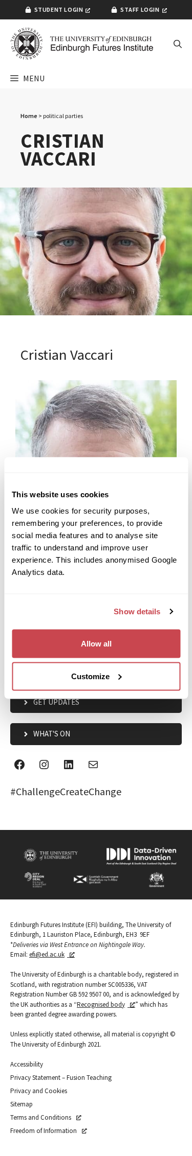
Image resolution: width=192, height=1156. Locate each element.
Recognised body (101, 1004)
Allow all (96, 643)
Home (28, 116)
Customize (90, 676)
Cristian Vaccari (66, 354)
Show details (137, 611)
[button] (177, 44)
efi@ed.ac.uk (47, 954)
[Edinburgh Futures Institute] (82, 43)
